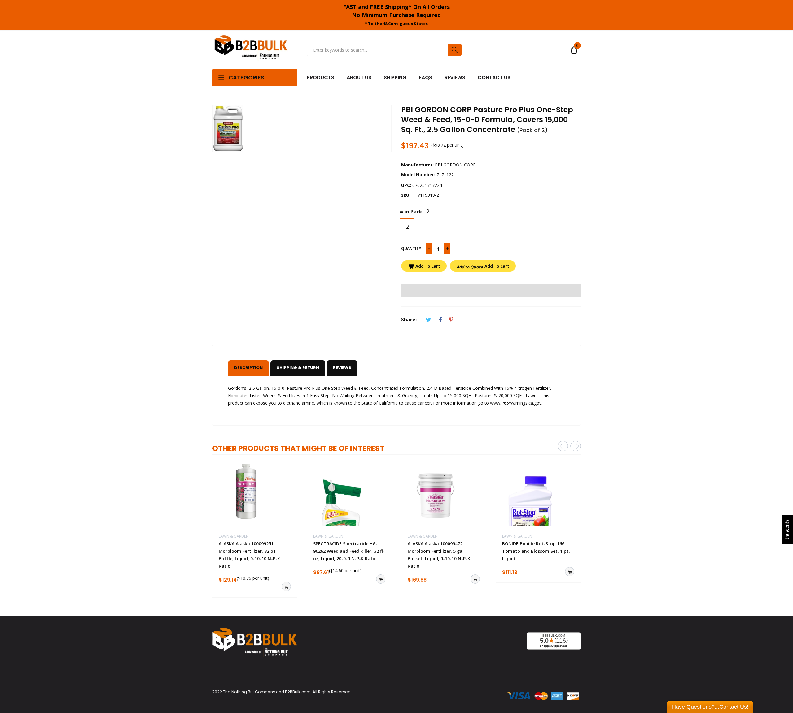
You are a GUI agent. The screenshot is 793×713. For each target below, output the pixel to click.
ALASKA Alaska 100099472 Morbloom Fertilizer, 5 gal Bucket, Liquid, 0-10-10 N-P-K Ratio (439, 555)
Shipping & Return (298, 368)
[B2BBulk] (251, 50)
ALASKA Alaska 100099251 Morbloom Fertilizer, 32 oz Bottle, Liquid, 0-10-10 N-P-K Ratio (249, 555)
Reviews (342, 368)
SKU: (405, 195)
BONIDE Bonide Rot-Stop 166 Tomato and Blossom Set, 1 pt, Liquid (536, 551)
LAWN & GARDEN (234, 536)
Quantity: (412, 248)
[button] (491, 290)
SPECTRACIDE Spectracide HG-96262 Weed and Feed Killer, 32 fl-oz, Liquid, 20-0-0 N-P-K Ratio (349, 551)
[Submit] (286, 586)
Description (248, 368)
